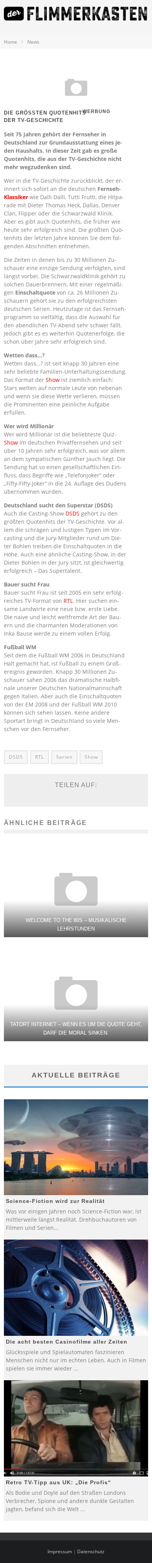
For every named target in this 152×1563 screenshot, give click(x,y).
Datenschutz (90, 1551)
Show (53, 379)
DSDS (72, 513)
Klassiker (16, 197)
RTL (68, 600)
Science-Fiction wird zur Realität (55, 1201)
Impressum (60, 1551)
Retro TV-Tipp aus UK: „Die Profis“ (58, 1482)
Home (10, 42)
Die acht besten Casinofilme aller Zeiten (66, 1342)
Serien (64, 757)
